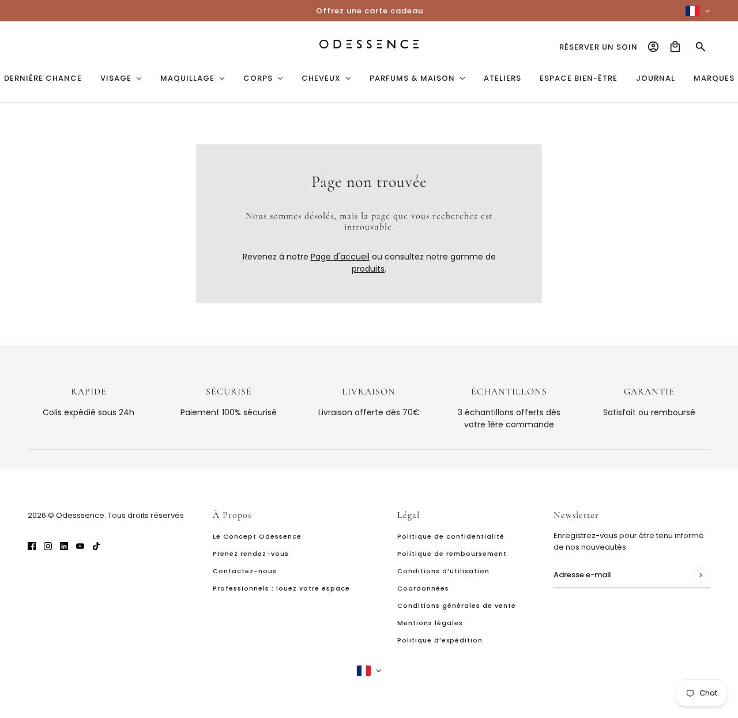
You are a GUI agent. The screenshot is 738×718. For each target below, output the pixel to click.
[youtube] (80, 546)
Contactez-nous (245, 571)
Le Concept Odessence (257, 536)
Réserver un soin (598, 47)
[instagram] (48, 546)
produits (368, 269)
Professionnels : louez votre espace (281, 588)
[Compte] (653, 46)
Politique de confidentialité (450, 536)
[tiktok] (96, 546)
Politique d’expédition (440, 640)
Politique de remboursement (452, 553)
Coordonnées (423, 588)
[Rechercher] (700, 47)
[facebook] (31, 546)
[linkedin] (64, 546)
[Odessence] (369, 44)
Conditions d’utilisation (443, 571)
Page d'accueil (340, 256)
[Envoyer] (700, 574)
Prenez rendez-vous (251, 553)
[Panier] (675, 46)
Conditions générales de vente (456, 605)
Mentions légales (430, 622)
